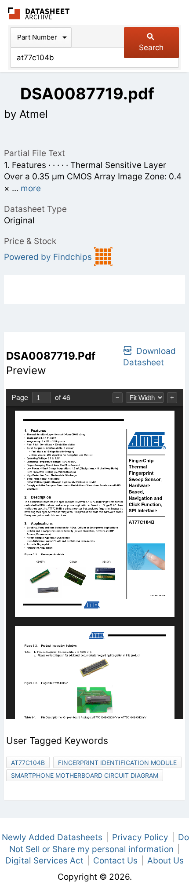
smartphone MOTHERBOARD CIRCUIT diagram (84, 775)
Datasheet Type (35, 209)
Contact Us (115, 861)
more (31, 188)
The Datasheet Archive (39, 13)
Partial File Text (34, 153)
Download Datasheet (149, 357)
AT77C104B (28, 762)
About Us (165, 861)
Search (151, 47)
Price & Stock (30, 241)
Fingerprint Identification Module (117, 762)
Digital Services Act (44, 861)
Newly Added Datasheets (52, 837)
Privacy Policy (140, 837)
